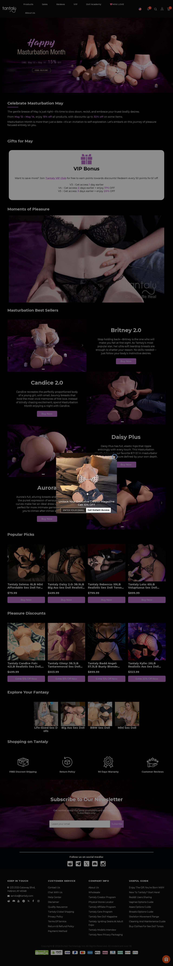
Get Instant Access (98, 510)
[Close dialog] (114, 456)
